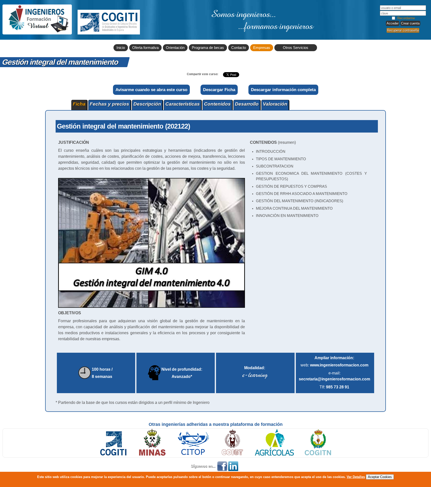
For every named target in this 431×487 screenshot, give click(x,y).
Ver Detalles (356, 477)
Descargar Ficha (219, 89)
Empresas (261, 48)
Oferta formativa (145, 48)
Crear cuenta (410, 23)
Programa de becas (208, 48)
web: (334, 365)
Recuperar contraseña (403, 30)
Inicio (120, 48)
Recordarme (406, 18)
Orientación (175, 48)
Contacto (238, 48)
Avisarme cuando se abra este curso (151, 89)
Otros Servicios (295, 48)
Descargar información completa (283, 89)
